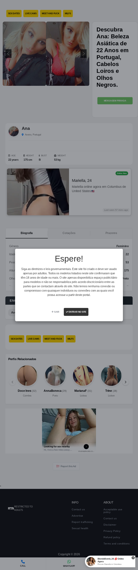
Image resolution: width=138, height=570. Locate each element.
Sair (56, 312)
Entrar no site (77, 312)
